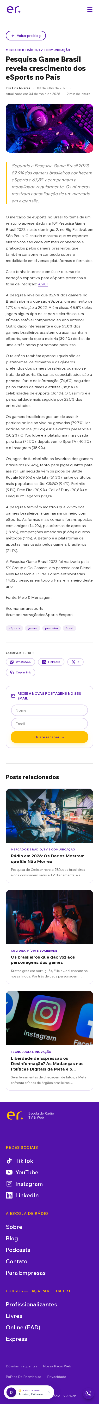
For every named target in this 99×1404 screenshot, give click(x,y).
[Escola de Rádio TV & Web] (15, 1115)
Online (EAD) (23, 1327)
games (32, 628)
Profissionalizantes (31, 1304)
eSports (14, 628)
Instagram (29, 1183)
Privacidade (56, 1377)
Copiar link (23, 672)
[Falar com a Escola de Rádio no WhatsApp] (88, 1393)
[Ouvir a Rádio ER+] (11, 1392)
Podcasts (18, 1249)
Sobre (14, 1226)
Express (16, 1338)
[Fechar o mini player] (49, 1392)
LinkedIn (54, 662)
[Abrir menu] (90, 9)
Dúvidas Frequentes (21, 1366)
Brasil (69, 628)
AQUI (43, 284)
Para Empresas (26, 1272)
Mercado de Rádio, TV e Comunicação (38, 50)
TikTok (24, 1160)
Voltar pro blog (29, 35)
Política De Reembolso (23, 1377)
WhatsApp (23, 662)
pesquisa (51, 628)
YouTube (26, 1172)
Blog (12, 1238)
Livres (14, 1315)
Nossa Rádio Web (57, 1366)
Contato (16, 1261)
